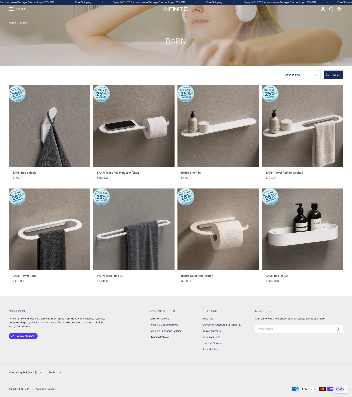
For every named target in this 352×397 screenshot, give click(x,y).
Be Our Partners (211, 331)
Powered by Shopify (45, 388)
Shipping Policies (159, 337)
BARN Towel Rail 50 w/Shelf (284, 172)
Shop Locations (211, 337)
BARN (23, 22)
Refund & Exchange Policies (166, 331)
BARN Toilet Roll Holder (197, 276)
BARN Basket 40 (276, 276)
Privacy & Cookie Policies (164, 324)
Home (12, 22)
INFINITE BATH (24, 388)
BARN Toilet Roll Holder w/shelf (118, 172)
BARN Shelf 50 (191, 172)
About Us (207, 318)
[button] (331, 9)
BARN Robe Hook (24, 172)
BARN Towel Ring (24, 276)
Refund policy (210, 349)
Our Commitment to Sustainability (221, 324)
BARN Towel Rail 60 (110, 276)
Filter (335, 74)
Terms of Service (159, 318)
